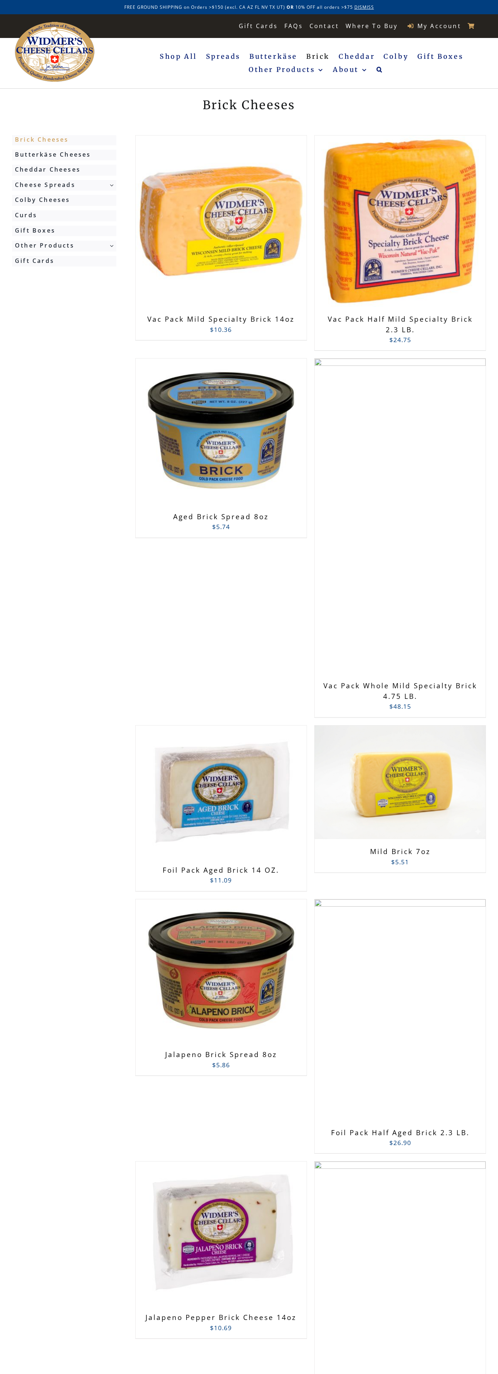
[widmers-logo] (55, 25)
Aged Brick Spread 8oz (221, 516)
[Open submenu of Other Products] (113, 246)
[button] (380, 69)
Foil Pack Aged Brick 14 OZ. (221, 870)
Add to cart (204, 226)
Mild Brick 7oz (400, 851)
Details (256, 226)
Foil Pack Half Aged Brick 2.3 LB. (400, 1132)
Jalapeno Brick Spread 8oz (221, 1054)
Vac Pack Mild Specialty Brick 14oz (221, 319)
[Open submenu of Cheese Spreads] (113, 185)
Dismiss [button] (364, 7)
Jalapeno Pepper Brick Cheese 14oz (220, 1317)
